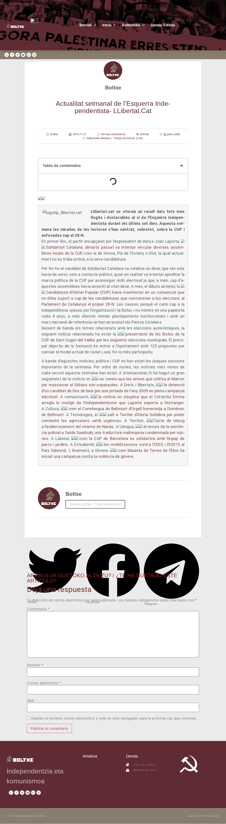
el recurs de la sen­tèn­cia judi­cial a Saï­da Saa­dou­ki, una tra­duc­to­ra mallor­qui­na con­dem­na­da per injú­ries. (113, 432)
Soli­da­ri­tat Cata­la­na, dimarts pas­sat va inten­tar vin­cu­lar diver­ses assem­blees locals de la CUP (113, 250)
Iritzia (106, 25)
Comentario (38, 609)
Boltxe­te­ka (131, 25)
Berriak (85, 25)
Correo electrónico (44, 683)
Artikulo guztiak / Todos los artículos (95, 504)
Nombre (35, 665)
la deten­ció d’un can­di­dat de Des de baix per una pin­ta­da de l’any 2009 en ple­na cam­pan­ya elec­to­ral (113, 391)
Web (30, 700)
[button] (181, 165)
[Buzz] (42, 198)
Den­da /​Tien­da (163, 25)
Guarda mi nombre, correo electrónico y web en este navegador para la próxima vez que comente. (114, 718)
